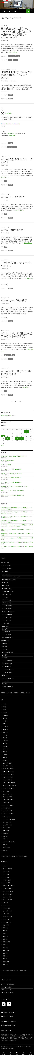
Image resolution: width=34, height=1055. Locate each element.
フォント (5, 816)
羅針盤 (4, 684)
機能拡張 (5, 833)
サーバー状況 (5, 565)
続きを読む (13, 52)
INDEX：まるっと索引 (6, 990)
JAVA (4, 729)
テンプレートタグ (7, 805)
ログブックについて (7, 678)
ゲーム (4, 877)
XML (4, 757)
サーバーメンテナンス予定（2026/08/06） (11, 477)
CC (4, 709)
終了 (6, 180)
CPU (4, 718)
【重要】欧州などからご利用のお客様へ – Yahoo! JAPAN (16, 74)
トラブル (5, 808)
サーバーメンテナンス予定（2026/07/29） (11, 482)
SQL (4, 754)
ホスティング (5, 608)
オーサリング (5, 605)
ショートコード (7, 794)
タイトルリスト (6, 660)
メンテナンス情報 (6, 568)
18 (7, 438)
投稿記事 (3, 562)
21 (21, 438)
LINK (2, 108)
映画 (4, 927)
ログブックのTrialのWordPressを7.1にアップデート (14, 456)
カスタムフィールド (8, 782)
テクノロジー (6, 899)
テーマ (4, 597)
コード (4, 791)
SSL (4, 752)
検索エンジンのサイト (12, 147)
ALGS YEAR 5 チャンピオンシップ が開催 (11, 538)
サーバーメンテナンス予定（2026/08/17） (11, 473)
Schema (5, 746)
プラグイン (5, 600)
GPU (4, 723)
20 (17, 438)
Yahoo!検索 (8, 113)
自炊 (4, 939)
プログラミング (6, 603)
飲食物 (4, 925)
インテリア (6, 871)
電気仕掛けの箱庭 (6, 637)
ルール (4, 830)
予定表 (4, 649)
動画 (4, 953)
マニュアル (5, 681)
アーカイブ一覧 (6, 672)
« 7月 (2, 445)
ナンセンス (6, 905)
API (4, 707)
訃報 (4, 956)
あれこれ (4, 626)
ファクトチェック (7, 813)
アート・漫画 (6, 868)
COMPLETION (6, 588)
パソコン (5, 908)
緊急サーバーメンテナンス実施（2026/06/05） (12, 529)
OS (4, 735)
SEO (4, 749)
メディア (18, 56)
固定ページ (3, 640)
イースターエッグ (7, 771)
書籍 (4, 944)
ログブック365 (6, 663)
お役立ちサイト (6, 614)
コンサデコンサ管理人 (14, 526)
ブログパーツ (6, 825)
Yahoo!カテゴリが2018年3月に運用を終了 (16, 372)
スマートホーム (7, 894)
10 (3, 436)
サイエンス (6, 880)
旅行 (4, 964)
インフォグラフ (7, 777)
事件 (13, 355)
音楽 (4, 930)
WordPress (5, 594)
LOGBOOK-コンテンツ (8, 579)
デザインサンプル (7, 799)
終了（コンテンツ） (8, 841)
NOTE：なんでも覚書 (6, 987)
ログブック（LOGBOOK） (9, 11)
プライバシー (6, 822)
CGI (4, 712)
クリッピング (3, 25)
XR (4, 760)
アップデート (6, 766)
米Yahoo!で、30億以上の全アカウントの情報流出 (17, 335)
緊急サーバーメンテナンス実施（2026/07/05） (12, 495)
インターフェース (7, 774)
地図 (4, 947)
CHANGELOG (5, 574)
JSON (4, 732)
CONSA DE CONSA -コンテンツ (10, 577)
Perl (4, 737)
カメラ (4, 874)
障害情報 (4, 571)
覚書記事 (4, 655)
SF (3, 866)
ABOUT (3, 675)
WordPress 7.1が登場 (6, 464)
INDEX (3, 658)
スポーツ (5, 883)
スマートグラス (7, 888)
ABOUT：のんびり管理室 (7, 992)
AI (3, 704)
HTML (4, 726)
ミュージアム (6, 916)
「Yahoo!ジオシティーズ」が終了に (17, 264)
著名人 (4, 950)
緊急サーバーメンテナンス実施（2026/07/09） (12, 490)
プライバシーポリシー (5, 1046)
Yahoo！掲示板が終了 (13, 229)
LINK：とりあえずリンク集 (7, 984)
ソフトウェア (5, 617)
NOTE (3, 646)
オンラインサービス (11, 69)
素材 (4, 844)
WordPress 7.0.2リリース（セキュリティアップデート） (15, 486)
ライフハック (6, 922)
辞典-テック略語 (6, 652)
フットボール (11, 56)
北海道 (4, 961)
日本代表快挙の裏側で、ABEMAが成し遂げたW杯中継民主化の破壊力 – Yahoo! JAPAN (16, 33)
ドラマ (4, 902)
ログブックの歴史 (6, 686)
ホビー (4, 913)
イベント (4, 623)
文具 (4, 958)
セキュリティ (7, 355)
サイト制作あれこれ (7, 591)
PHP (4, 740)
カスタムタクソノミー (8, 785)
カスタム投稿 (6, 780)
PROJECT (4, 582)
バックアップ (6, 811)
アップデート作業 (7, 768)
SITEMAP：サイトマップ (7, 1016)
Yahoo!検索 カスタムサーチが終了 (17, 161)
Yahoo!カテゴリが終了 (14, 300)
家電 (4, 933)
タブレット (6, 897)
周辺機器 (5, 942)
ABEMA (10, 59)
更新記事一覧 (5, 666)
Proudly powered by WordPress (18, 1046)
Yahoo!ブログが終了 (13, 197)
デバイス (5, 802)
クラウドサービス (7, 788)
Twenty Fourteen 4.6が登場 (7, 460)
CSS (4, 721)
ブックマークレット (8, 819)
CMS (4, 715)
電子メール (6, 847)
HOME (2, 415)
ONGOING (5, 585)
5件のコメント (14, 81)
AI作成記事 (5, 632)
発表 (4, 850)
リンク (3, 110)
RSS (4, 743)
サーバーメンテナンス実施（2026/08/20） (11, 469)
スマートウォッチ (7, 885)
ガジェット (5, 620)
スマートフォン (7, 891)
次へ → (20, 401)
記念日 (4, 936)
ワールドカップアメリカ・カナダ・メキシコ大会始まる (14, 507)
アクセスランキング (7, 669)
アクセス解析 (6, 763)
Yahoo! (16, 59)
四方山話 (4, 629)
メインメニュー (32, 11)
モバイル (5, 827)
